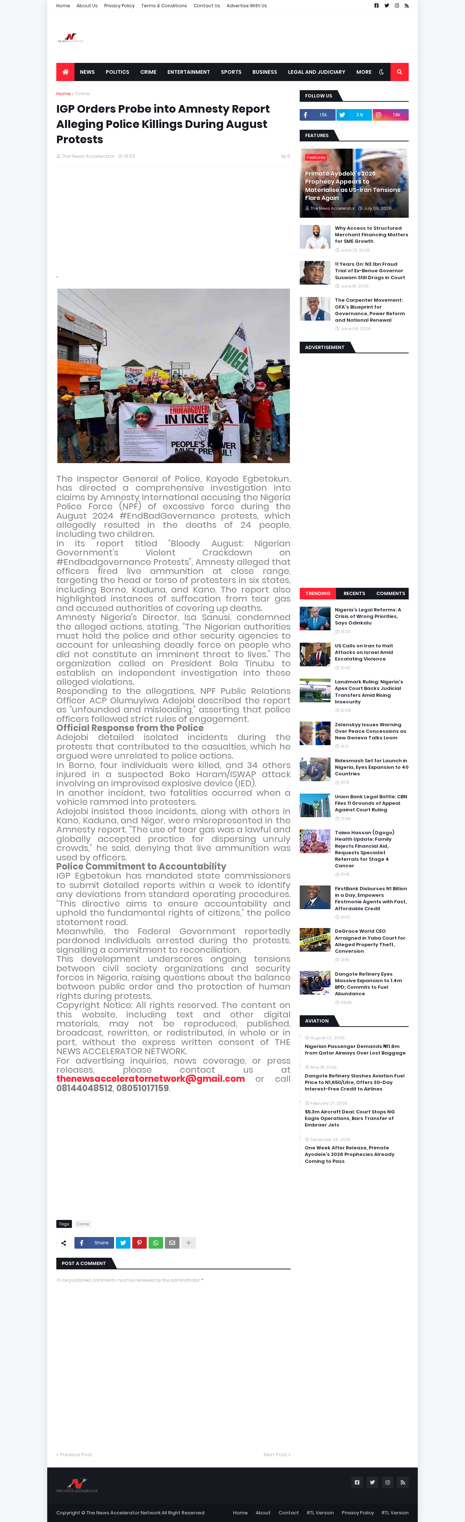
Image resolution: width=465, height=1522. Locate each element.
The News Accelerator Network (123, 1512)
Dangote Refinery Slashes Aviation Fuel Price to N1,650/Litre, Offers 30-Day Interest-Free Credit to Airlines (355, 1082)
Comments (390, 593)
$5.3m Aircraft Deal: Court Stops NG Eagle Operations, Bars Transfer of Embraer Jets (350, 1118)
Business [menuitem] (264, 72)
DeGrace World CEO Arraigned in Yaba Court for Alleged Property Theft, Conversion (370, 941)
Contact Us (207, 6)
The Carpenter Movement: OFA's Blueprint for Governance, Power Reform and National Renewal (370, 310)
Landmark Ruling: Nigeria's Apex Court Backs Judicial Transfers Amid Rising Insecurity (369, 692)
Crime (82, 93)
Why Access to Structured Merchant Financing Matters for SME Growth (371, 235)
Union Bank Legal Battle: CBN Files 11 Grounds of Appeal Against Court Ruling (371, 803)
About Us (87, 6)
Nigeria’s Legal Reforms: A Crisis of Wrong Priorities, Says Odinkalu (368, 616)
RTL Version (320, 1512)
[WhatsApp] (156, 1243)
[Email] (172, 1243)
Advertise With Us (247, 6)
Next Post (275, 1454)
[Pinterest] (139, 1243)
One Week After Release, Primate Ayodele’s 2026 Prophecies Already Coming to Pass (350, 1154)
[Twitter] (123, 1243)
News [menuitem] (87, 72)
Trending (318, 593)
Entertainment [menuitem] (188, 72)
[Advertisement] (276, 37)
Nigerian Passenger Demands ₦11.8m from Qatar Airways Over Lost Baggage (355, 1049)
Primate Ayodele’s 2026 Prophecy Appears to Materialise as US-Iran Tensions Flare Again (352, 186)
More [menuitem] (364, 72)
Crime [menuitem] (148, 72)
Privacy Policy (119, 6)
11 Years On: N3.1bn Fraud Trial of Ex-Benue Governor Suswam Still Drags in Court (370, 271)
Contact (289, 1512)
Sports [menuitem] (231, 72)
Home (63, 6)
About (263, 1512)
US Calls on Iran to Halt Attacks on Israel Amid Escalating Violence (364, 652)
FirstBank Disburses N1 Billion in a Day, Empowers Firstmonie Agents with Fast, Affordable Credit (371, 899)
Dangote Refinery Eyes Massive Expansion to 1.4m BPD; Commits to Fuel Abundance (368, 984)
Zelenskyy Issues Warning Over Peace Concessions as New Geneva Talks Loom (371, 731)
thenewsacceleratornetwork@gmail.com (150, 1079)
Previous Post (76, 1454)
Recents (354, 593)
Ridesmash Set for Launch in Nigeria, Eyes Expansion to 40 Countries (372, 767)
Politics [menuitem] (117, 72)
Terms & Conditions (164, 6)
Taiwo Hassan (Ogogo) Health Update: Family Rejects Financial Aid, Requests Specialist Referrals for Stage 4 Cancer (364, 849)
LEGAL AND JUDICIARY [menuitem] (316, 72)
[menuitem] (65, 72)
